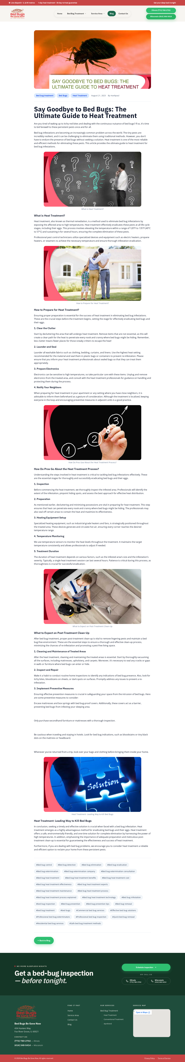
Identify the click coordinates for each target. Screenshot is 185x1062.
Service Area (96, 13)
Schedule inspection (144, 967)
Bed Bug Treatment (75, 13)
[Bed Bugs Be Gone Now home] (17, 13)
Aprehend (108, 1023)
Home (59, 13)
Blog (112, 13)
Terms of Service (164, 1058)
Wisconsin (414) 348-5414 (161, 16)
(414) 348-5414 (22, 1045)
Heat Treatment (110, 1015)
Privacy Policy (150, 1058)
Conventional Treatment (114, 1019)
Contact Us (123, 13)
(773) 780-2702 (22, 1040)
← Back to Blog (44, 940)
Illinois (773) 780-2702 (161, 10)
